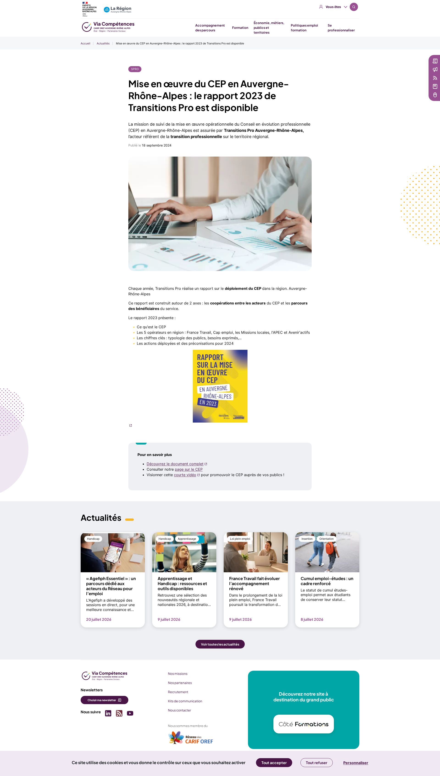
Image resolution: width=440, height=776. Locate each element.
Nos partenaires (180, 683)
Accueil (85, 43)
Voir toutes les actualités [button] (220, 644)
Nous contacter (179, 710)
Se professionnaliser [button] (341, 27)
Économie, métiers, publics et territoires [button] (269, 27)
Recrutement (178, 692)
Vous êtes (333, 7)
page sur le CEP (189, 469)
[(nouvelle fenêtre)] (220, 388)
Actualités (103, 43)
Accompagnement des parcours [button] (210, 27)
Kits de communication (185, 701)
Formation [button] (240, 27)
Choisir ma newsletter (102, 700)
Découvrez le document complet (175, 463)
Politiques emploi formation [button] (304, 27)
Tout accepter (274, 762)
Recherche (353, 7)
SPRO (135, 69)
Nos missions (177, 673)
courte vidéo (185, 474)
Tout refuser (316, 762)
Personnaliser (355, 762)
